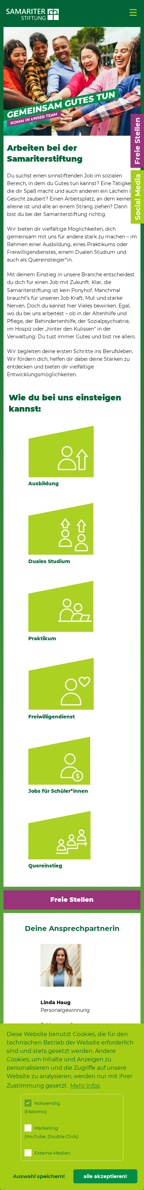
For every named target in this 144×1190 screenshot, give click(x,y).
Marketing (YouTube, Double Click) (51, 1132)
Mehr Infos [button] (85, 1085)
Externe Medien (52, 1153)
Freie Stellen (72, 900)
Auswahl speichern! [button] (39, 1176)
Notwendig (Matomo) (42, 1107)
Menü (133, 12)
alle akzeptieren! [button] (105, 1176)
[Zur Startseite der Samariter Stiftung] (32, 14)
